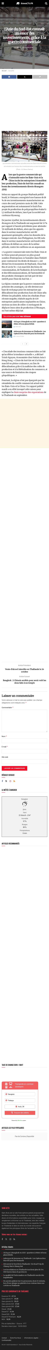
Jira (17, 47)
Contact (4, 1338)
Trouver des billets (21, 1113)
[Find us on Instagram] (10, 781)
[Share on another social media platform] (40, 77)
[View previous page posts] (22, 344)
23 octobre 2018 (27, 47)
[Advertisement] (24, 105)
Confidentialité (6, 1340)
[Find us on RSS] (14, 781)
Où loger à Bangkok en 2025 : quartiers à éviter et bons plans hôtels (30, 323)
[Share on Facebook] (9, 77)
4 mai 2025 (18, 326)
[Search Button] (46, 3)
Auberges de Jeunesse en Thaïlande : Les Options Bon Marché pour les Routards (30, 332)
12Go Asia (19, 1120)
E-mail (5, 747)
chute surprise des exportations (28, 392)
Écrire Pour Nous (15, 1338)
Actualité (11, 71)
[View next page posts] (26, 344)
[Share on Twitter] (24, 77)
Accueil (4, 71)
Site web (5, 757)
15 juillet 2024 (19, 336)
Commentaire (7, 707)
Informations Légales (31, 1338)
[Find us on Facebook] (2, 781)
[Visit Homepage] (24, 3)
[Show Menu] (3, 3)
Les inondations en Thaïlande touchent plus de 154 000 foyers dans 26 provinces (23, 1271)
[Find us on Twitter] (6, 781)
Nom (4, 736)
